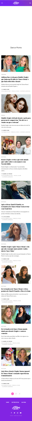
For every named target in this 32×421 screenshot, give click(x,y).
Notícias (3, 156)
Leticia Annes (6, 216)
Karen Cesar (6, 89)
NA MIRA (24, 402)
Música (3, 115)
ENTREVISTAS (15, 402)
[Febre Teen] (16, 3)
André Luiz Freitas (7, 173)
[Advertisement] (16, 23)
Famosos (3, 74)
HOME (7, 402)
